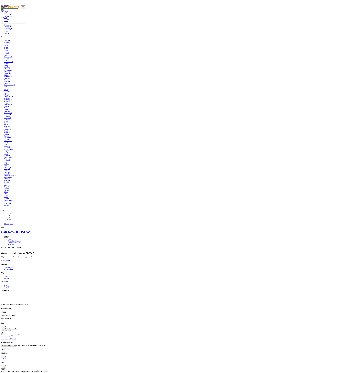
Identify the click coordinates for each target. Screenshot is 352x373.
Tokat (6, 152)
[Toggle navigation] (23, 7)
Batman (7, 83)
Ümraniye (7, 63)
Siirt (6, 165)
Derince (7, 155)
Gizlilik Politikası (9, 269)
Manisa (7, 111)
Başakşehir (8, 129)
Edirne (6, 154)
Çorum (7, 132)
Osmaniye (7, 123)
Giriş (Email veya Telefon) (8, 328)
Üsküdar (7, 60)
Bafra (6, 190)
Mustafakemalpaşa (10, 175)
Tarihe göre (11, 244)
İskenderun (8, 141)
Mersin (7, 65)
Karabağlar (8, 70)
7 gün (8, 217)
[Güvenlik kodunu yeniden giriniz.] (1, 343)
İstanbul (7, 40)
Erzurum (7, 80)
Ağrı (6, 195)
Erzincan (7, 167)
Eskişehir (7, 68)
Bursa (6, 45)
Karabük (7, 182)
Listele (6, 11)
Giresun (7, 180)
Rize (6, 192)
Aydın (6, 139)
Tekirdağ (7, 159)
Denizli (7, 91)
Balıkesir (7, 114)
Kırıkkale (7, 119)
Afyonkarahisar (9, 149)
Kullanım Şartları (9, 267)
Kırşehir (7, 187)
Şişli (6, 90)
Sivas (6, 106)
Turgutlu (7, 174)
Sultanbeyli (8, 99)
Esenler (7, 67)
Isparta (6, 136)
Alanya (7, 169)
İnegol (6, 151)
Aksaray (7, 146)
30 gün (9, 219)
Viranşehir (7, 142)
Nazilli (6, 162)
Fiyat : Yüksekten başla (15, 242)
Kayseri (7, 58)
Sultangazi (8, 76)
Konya (6, 50)
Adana (6, 47)
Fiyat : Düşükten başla (14, 241)
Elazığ (6, 95)
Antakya (7, 121)
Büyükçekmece (9, 137)
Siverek (7, 134)
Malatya (7, 75)
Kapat (3, 369)
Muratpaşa (8, 72)
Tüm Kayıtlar (8, 224)
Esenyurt (7, 118)
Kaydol (10, 16)
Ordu (6, 164)
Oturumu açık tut (8, 336)
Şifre (2, 332)
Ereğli (6, 193)
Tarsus (6, 108)
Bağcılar (7, 55)
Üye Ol (6, 287)
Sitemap (6, 278)
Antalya (7, 53)
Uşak (6, 144)
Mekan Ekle (7, 21)
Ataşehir (7, 88)
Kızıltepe (7, 147)
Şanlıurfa (7, 73)
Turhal (6, 170)
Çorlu (6, 124)
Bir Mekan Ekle (5, 260)
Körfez (7, 202)
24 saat (9, 214)
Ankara (7, 42)
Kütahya (7, 131)
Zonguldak (8, 177)
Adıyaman (8, 116)
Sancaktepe (8, 113)
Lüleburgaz (8, 200)
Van (6, 86)
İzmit (6, 127)
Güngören (7, 101)
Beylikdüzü (8, 157)
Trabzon (7, 109)
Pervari (7, 205)
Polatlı (6, 188)
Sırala (9, 239)
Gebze (6, 103)
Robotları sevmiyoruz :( (7, 342)
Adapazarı (7, 98)
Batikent (7, 93)
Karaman (7, 160)
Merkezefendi (8, 104)
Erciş (6, 197)
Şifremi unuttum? (6, 339)
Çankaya (7, 52)
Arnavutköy (8, 126)
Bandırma (7, 172)
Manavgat (7, 179)
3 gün (8, 215)
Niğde (6, 198)
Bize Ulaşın (7, 276)
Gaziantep (7, 48)
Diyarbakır (8, 57)
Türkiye (4, 358)
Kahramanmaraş (9, 85)
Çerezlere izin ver (42, 371)
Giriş (9, 14)
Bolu (6, 183)
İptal (7, 349)
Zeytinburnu (8, 96)
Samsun (7, 81)
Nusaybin (7, 203)
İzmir (6, 44)
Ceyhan (7, 185)
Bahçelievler (8, 62)
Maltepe (7, 78)
